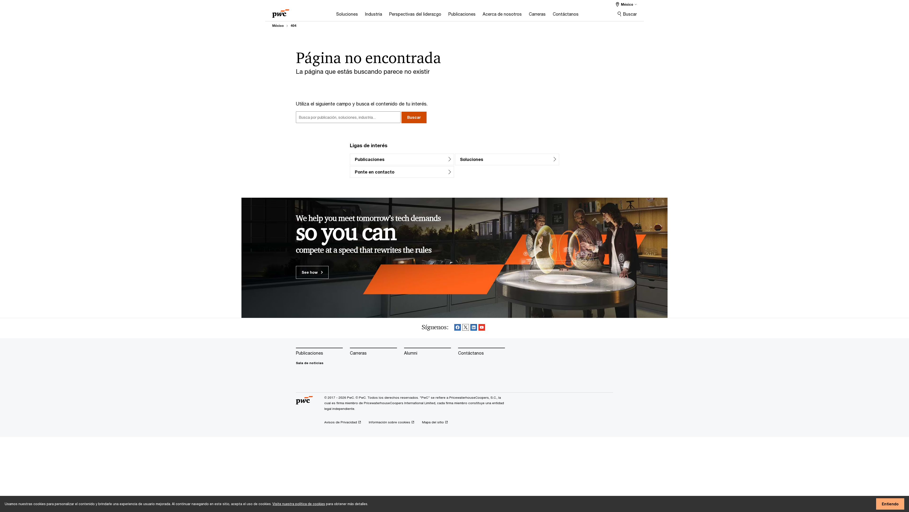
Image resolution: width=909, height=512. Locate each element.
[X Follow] (465, 328)
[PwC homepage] (280, 11)
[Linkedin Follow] (473, 328)
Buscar (630, 14)
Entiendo (890, 504)
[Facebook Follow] (457, 328)
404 (293, 25)
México (278, 25)
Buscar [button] (414, 117)
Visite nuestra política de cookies (298, 504)
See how (310, 272)
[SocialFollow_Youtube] (481, 328)
